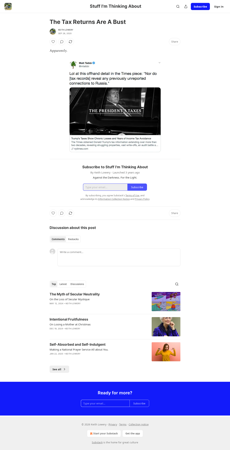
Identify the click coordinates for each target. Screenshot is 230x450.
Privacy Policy (142, 199)
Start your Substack (105, 433)
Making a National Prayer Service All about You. (79, 349)
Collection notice (139, 424)
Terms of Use (132, 195)
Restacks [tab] (73, 239)
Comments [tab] (58, 239)
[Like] (53, 41)
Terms (122, 424)
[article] (115, 302)
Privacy (113, 424)
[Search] (177, 6)
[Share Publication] (185, 6)
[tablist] (65, 239)
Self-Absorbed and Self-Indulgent (77, 344)
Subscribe (200, 6)
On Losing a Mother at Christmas (70, 324)
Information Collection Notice (114, 199)
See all (56, 369)
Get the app (132, 433)
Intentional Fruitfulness (69, 319)
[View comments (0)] (61, 41)
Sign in (219, 6)
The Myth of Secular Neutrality (75, 294)
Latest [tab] (63, 284)
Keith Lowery (65, 30)
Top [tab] (54, 284)
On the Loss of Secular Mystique (69, 299)
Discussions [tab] (77, 284)
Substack (97, 442)
